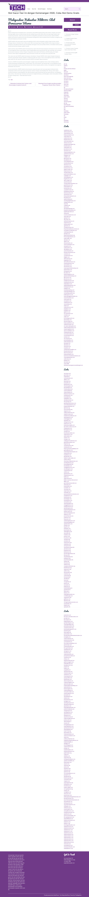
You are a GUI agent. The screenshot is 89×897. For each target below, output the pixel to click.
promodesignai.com (68, 340)
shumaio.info (67, 563)
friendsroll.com (67, 197)
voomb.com (66, 723)
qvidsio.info (66, 561)
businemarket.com (68, 688)
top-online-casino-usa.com (70, 426)
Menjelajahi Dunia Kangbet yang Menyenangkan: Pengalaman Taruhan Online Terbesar (49, 84)
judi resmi (21, 859)
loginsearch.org (67, 569)
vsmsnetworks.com (68, 378)
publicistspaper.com (68, 341)
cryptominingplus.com (69, 682)
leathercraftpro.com (68, 787)
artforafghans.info (68, 531)
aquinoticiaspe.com (68, 684)
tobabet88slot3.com (68, 818)
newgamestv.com (68, 710)
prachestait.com (67, 530)
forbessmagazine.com (69, 274)
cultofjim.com (67, 156)
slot (12, 79)
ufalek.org (66, 737)
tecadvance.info (67, 537)
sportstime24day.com (69, 704)
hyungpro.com (67, 701)
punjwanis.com (67, 615)
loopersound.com (68, 171)
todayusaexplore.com (69, 134)
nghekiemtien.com (68, 523)
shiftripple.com (67, 806)
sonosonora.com (68, 194)
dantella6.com (67, 420)
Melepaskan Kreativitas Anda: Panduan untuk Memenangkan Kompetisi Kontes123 (20, 84)
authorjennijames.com (69, 221)
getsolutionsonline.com (69, 442)
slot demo (66, 75)
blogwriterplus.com (68, 621)
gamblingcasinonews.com (70, 403)
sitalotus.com (67, 756)
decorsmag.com (67, 401)
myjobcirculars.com (68, 414)
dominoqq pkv (67, 104)
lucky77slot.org (67, 731)
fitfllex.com (66, 481)
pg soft (20, 861)
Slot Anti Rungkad (41, 8)
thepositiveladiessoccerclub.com (71, 228)
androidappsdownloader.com (70, 451)
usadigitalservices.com (69, 467)
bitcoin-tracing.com (68, 352)
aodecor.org (66, 570)
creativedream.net (68, 470)
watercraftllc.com (68, 238)
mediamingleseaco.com (69, 520)
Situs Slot (34, 8)
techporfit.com (67, 382)
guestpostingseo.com (69, 622)
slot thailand (16, 859)
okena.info (66, 207)
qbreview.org (67, 407)
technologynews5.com (69, 318)
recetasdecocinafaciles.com (70, 230)
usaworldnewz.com (68, 133)
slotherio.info (67, 564)
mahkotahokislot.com (69, 734)
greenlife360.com (68, 387)
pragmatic (66, 92)
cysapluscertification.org (69, 566)
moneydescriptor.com (69, 691)
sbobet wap (18, 884)
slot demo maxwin (68, 79)
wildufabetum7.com (68, 848)
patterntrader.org (67, 752)
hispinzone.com (67, 423)
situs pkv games (67, 73)
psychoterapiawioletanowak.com (71, 799)
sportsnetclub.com (68, 671)
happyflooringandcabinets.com (71, 740)
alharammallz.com (68, 243)
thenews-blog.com (68, 321)
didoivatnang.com (68, 258)
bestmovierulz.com (68, 167)
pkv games (20, 869)
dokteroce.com (67, 514)
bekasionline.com (68, 384)
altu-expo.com (67, 219)
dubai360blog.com (68, 729)
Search (72, 20)
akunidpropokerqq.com (69, 208)
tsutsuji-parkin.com (68, 224)
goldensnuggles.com (69, 662)
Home (28, 8)
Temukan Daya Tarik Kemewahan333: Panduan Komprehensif (70, 44)
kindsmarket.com (68, 486)
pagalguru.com (67, 308)
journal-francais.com (68, 516)
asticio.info (66, 767)
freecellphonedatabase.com (70, 643)
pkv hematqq (16, 872)
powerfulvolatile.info (68, 559)
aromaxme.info (67, 545)
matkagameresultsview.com (70, 440)
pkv (65, 107)
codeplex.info (67, 205)
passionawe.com (68, 795)
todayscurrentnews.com (69, 820)
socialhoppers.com (68, 469)
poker (65, 117)
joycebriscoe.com (68, 149)
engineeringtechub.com (69, 718)
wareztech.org (67, 652)
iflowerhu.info (67, 600)
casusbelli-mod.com (68, 189)
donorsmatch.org (68, 572)
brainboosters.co (68, 145)
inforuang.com (67, 484)
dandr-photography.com (69, 512)
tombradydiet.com (68, 186)
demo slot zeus (67, 78)
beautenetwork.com (68, 351)
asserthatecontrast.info (69, 547)
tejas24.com (67, 527)
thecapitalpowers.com (69, 817)
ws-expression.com (68, 313)
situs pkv (66, 71)
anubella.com (67, 348)
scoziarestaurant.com (69, 335)
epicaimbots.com (68, 265)
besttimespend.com (68, 778)
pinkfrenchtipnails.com (69, 709)
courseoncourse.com (69, 627)
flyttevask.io (66, 591)
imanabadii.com (67, 603)
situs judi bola (21, 883)
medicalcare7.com (68, 434)
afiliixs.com (66, 241)
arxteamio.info (67, 770)
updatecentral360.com (69, 760)
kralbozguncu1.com (68, 294)
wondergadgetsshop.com (70, 200)
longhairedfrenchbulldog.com (70, 685)
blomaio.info (67, 555)
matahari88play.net (68, 690)
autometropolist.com (68, 250)
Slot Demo (49, 8)
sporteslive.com (67, 705)
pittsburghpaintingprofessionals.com (72, 796)
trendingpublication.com (69, 825)
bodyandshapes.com (69, 354)
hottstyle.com (67, 288)
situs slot (10, 859)
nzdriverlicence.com (68, 307)
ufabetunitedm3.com (68, 834)
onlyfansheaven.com (68, 475)
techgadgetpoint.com (69, 724)
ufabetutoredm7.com (68, 840)
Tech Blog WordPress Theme (67, 895)
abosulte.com (67, 344)
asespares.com (67, 246)
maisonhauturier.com (69, 297)
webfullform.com (67, 398)
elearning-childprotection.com (71, 461)
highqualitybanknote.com (70, 285)
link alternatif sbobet (68, 89)
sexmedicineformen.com (69, 804)
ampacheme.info (68, 542)
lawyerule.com (67, 519)
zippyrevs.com (67, 411)
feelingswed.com (68, 271)
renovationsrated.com (69, 333)
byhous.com (67, 592)
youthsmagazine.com (69, 693)
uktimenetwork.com (68, 131)
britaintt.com (67, 360)
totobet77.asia (67, 821)
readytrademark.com (68, 332)
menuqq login (11, 855)
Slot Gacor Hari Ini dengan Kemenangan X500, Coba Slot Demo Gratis (43, 13)
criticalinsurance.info (68, 445)
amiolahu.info (67, 541)
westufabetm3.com (68, 845)
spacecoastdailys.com (69, 330)
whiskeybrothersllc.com (69, 846)
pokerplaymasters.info (69, 626)
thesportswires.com (68, 699)
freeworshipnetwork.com (69, 236)
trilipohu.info (67, 605)
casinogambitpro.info (69, 624)
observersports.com (68, 680)
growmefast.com (67, 732)
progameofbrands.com (69, 406)
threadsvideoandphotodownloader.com (73, 635)
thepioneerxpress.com (69, 393)
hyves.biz (66, 580)
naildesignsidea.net (68, 232)
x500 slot (10, 863)
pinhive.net (66, 583)
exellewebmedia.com (69, 646)
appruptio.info (67, 606)
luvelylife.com (67, 487)
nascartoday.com (68, 304)
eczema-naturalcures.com (70, 214)
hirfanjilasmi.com (68, 784)
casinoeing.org (67, 575)
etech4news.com (68, 266)
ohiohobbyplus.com (68, 177)
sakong (65, 65)
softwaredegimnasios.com (70, 327)
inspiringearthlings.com (69, 291)
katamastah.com (67, 762)
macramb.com (67, 489)
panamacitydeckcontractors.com (71, 494)
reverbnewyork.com (68, 163)
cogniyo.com (67, 781)
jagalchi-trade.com (68, 169)
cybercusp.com (67, 359)
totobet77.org (67, 823)
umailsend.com (67, 657)
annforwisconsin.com (69, 153)
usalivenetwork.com (68, 638)
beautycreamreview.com (69, 252)
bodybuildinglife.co (68, 742)
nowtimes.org (67, 574)
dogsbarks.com (67, 260)
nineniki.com (67, 431)
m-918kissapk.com (68, 595)
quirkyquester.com (68, 803)
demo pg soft (21, 863)
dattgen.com (67, 257)
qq (64, 87)
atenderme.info (67, 548)
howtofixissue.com (68, 395)
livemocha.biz (67, 577)
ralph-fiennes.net (68, 478)
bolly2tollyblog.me (68, 588)
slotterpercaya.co (68, 807)
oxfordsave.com (67, 674)
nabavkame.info (67, 597)
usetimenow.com (68, 453)
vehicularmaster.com (68, 141)
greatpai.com (67, 233)
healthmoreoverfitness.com (70, 415)
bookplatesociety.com (69, 191)
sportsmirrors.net (68, 713)
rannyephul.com (67, 501)
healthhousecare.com (69, 280)
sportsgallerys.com (68, 712)
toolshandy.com (67, 497)
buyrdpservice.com (68, 665)
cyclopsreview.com (68, 255)
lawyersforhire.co (68, 687)
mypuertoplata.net (68, 392)
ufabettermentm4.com (69, 828)
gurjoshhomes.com (68, 185)
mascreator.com (67, 299)
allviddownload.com (68, 400)
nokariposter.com (68, 447)
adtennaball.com (68, 436)
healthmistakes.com (68, 749)
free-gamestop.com (68, 648)
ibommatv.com (67, 381)
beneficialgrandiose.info (69, 553)
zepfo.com (66, 316)
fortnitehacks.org (68, 567)
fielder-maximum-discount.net (71, 480)
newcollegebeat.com (68, 161)
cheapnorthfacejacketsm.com (70, 183)
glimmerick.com (67, 158)
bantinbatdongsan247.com (70, 629)
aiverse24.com (67, 346)
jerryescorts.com (67, 720)
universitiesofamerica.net (69, 404)
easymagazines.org (68, 782)
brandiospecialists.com (69, 433)
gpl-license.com (67, 277)
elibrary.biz (66, 213)
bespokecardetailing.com (70, 210)
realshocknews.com (68, 746)
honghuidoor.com (68, 428)
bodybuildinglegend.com (69, 509)
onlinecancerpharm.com (69, 735)
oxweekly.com (67, 492)
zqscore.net (66, 763)
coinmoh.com (67, 254)
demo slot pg (15, 861)
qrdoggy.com (67, 743)
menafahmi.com (67, 301)
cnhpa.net (66, 754)
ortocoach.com (67, 793)
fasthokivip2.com (68, 679)
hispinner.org (67, 443)
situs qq (65, 98)
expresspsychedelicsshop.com (71, 268)
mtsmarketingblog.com (69, 522)
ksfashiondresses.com (69, 751)
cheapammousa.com (69, 227)
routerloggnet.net (68, 418)
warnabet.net (67, 584)
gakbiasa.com (67, 599)
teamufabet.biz (67, 396)
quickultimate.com (68, 801)
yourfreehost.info (68, 181)
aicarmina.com (67, 150)
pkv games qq (16, 875)
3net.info (66, 203)
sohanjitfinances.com (69, 810)
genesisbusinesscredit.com (70, 483)
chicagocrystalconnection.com (71, 602)
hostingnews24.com (68, 286)
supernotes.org (67, 757)
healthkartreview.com (69, 282)
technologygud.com (68, 745)
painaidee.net (67, 695)
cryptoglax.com (67, 175)
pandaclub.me (67, 589)
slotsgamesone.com (68, 422)
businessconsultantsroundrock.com (72, 355)
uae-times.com (67, 373)
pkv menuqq (17, 870)
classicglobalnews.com (69, 357)
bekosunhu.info (67, 552)
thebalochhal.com (68, 139)
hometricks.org (67, 785)
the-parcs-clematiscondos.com (71, 616)
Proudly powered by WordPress (51, 895)
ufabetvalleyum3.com (69, 842)
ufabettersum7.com (68, 829)
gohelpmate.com (68, 456)
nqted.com (66, 305)
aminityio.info (67, 539)
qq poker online (15, 856)
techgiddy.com (67, 637)
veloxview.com (67, 843)
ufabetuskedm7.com (68, 837)
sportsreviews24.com (69, 727)
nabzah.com (67, 437)
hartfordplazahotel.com (69, 594)
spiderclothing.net (68, 199)
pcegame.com (67, 310)
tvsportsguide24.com (68, 726)
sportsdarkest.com (68, 696)
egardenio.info (67, 768)
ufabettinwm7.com (68, 831)
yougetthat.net (67, 669)
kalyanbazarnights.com (69, 425)
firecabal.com (67, 272)
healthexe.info (67, 534)
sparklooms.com (67, 814)
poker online (67, 96)
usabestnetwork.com (68, 654)
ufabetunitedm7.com (68, 835)
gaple (65, 70)
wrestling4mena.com (68, 462)
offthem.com (67, 379)
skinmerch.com (67, 164)
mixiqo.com (66, 790)
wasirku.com (67, 525)
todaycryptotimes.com (69, 322)
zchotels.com (67, 315)
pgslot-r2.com (67, 312)
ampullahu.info (67, 544)
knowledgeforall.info (68, 464)
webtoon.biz (67, 698)
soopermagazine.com (69, 329)
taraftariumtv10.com (68, 506)
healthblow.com (67, 454)
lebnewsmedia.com (68, 192)
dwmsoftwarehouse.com (69, 261)
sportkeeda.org (67, 776)
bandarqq (66, 111)
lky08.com (66, 476)
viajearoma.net (67, 222)
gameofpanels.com (68, 450)
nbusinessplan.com (68, 386)
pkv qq (65, 64)
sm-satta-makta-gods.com (70, 326)
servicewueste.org (68, 409)
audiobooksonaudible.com (70, 349)
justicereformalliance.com (70, 174)
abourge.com (67, 239)
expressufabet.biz (68, 390)
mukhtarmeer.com (68, 302)
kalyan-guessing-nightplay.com (71, 448)
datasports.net (67, 715)
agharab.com (67, 225)
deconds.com (67, 362)
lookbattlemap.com (68, 663)
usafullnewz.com (68, 130)
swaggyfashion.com (68, 505)
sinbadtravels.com (68, 649)
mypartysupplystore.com (69, 152)
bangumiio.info (67, 550)
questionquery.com (68, 508)
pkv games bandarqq (69, 106)
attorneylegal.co (67, 721)
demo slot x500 (14, 866)
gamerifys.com (67, 375)
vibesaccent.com (68, 142)
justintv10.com (67, 517)
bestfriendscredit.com (69, 211)
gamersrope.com (68, 644)
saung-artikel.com (68, 677)
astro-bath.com (67, 216)
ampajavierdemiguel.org (69, 144)
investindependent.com (69, 293)
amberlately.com (67, 147)
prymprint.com (67, 774)
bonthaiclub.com (68, 188)
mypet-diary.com (67, 490)
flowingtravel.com (68, 429)
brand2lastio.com (68, 465)
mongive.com (67, 439)
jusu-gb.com (67, 618)
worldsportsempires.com (69, 759)
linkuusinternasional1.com (70, 196)
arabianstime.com (68, 247)
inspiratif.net (67, 376)
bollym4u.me (67, 586)
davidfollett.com (67, 160)
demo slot (66, 84)
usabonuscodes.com (68, 324)
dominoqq (66, 95)
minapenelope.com (68, 172)
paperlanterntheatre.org (69, 235)
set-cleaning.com (68, 338)
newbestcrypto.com (68, 673)
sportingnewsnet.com (69, 702)
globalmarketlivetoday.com (70, 275)
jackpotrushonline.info (69, 640)
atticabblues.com (68, 249)
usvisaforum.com (68, 166)
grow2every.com (67, 279)
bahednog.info (67, 630)
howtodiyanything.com (69, 290)
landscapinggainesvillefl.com (70, 296)
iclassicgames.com (68, 676)
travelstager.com (67, 498)
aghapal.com (67, 218)
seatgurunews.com (68, 202)
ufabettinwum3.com (68, 832)
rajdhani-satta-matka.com (70, 458)
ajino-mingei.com (68, 180)
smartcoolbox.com (68, 809)
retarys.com (66, 658)
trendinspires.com (68, 500)
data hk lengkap (67, 90)
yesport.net (66, 666)
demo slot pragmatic (68, 76)
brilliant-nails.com (68, 511)
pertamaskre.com (68, 633)
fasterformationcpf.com (69, 660)
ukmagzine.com (67, 651)
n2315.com (66, 472)
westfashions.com (68, 495)
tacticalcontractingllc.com (70, 815)
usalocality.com (67, 136)
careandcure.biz (67, 779)
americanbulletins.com (69, 244)
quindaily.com (67, 343)
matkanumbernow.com (69, 412)
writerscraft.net (67, 459)
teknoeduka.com (68, 319)
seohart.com (67, 337)
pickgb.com (66, 748)
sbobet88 (15, 883)
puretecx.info (67, 536)
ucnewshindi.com (68, 641)
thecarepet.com (67, 619)
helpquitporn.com (68, 283)
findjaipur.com (67, 155)
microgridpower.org (68, 789)
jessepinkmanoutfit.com (69, 655)
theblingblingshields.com (69, 707)
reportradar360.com (68, 503)
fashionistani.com (68, 269)
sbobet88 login (11, 884)
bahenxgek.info (67, 632)
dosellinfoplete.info (68, 556)
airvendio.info (67, 533)
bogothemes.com (68, 178)
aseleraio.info (67, 765)
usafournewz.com (68, 138)
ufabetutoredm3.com (68, 839)
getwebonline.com (68, 473)
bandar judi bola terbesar (69, 68)
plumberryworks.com (68, 798)
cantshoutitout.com (68, 389)
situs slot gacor (16, 864)
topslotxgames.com (68, 417)
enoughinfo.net (67, 581)
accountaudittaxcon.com (69, 773)
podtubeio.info (67, 558)
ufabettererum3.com (68, 826)
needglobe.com (67, 792)
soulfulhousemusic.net (69, 812)
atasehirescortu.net (68, 716)
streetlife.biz (66, 578)
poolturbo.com (67, 528)
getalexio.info (67, 771)
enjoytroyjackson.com (69, 263)
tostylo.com (66, 668)
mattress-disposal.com (69, 738)
